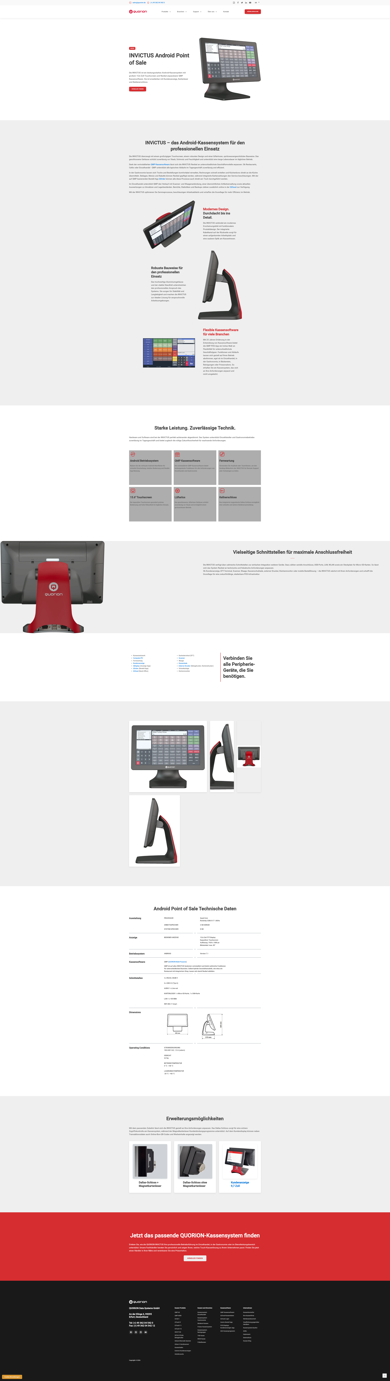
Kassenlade (183, 663)
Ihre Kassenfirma (248, 1315)
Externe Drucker (184, 666)
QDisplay (136, 666)
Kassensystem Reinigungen (202, 1331)
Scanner (182, 658)
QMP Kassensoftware (160, 164)
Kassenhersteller (248, 1312)
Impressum (246, 1334)
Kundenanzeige (139, 663)
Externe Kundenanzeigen (183, 1351)
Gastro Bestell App (226, 1322)
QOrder (162, 179)
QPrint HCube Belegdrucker (179, 1336)
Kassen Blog (247, 1341)
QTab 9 (177, 1319)
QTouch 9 (178, 1322)
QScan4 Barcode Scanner (183, 1341)
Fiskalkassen (202, 1342)
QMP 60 (177, 1312)
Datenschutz (247, 1337)
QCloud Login (224, 1319)
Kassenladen (179, 1347)
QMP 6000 (178, 1315)
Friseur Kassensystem (205, 1327)
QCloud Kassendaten (227, 1315)
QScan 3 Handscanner (182, 1344)
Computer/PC (138, 658)
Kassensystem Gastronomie (202, 1319)
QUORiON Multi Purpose (177, 962)
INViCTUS (178, 1332)
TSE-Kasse (201, 1335)
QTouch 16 (178, 1329)
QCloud (233, 187)
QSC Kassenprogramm (227, 1331)
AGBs (245, 1331)
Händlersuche (252, 11)
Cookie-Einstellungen (12, 1377)
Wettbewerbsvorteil (249, 1319)
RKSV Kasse (201, 1339)
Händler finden (195, 1258)
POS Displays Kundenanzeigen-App (227, 1326)
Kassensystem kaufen (250, 1328)
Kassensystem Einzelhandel (202, 1313)
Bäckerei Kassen (203, 1323)
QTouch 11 (178, 1325)
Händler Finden (138, 89)
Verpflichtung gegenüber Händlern (251, 1323)
